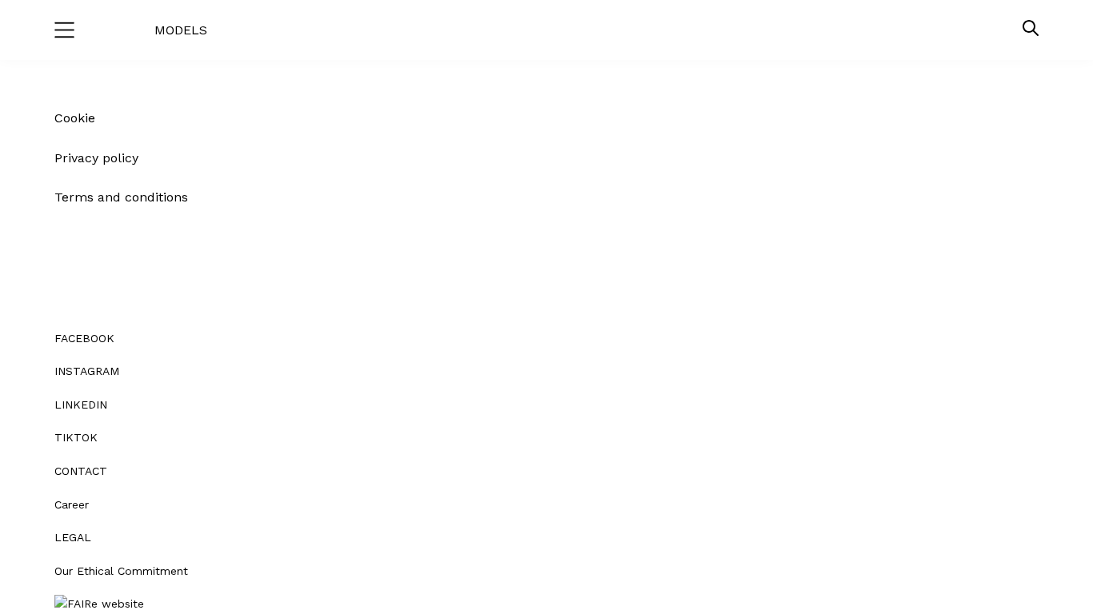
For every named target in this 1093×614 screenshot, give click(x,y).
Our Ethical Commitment (121, 570)
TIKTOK (76, 437)
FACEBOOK (84, 338)
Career (71, 504)
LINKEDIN (80, 404)
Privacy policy (96, 157)
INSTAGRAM (86, 371)
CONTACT (80, 470)
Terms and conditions (121, 197)
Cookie (74, 118)
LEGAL (72, 537)
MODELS (180, 30)
